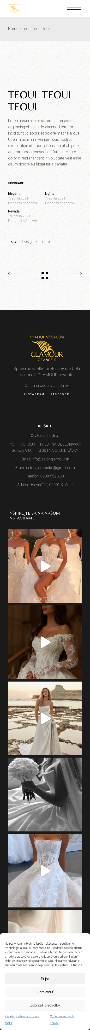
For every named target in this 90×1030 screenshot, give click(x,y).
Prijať (45, 979)
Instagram (34, 394)
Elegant (14, 193)
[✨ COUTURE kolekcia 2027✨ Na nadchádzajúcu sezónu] (45, 642)
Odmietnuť (45, 992)
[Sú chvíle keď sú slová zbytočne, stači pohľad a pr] (45, 794)
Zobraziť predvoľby (45, 1005)
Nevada (14, 211)
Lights (49, 193)
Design (28, 241)
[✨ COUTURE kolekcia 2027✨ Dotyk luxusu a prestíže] (45, 566)
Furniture (43, 241)
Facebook (60, 394)
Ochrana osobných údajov (47, 385)
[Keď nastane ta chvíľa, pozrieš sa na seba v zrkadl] (45, 718)
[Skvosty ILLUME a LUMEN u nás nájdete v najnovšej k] (45, 871)
